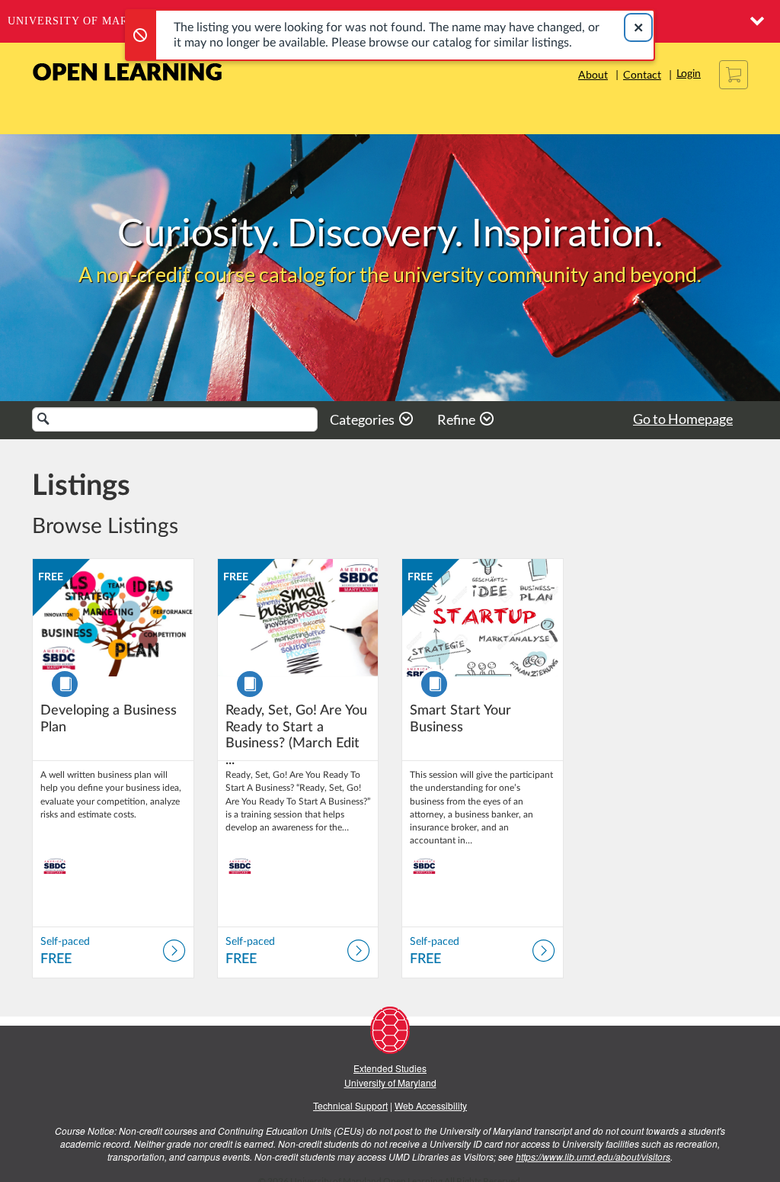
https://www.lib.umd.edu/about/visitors (593, 1156)
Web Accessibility (431, 1105)
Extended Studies (390, 1068)
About (593, 74)
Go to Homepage (683, 418)
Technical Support (350, 1105)
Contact (642, 74)
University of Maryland (88, 21)
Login (688, 74)
